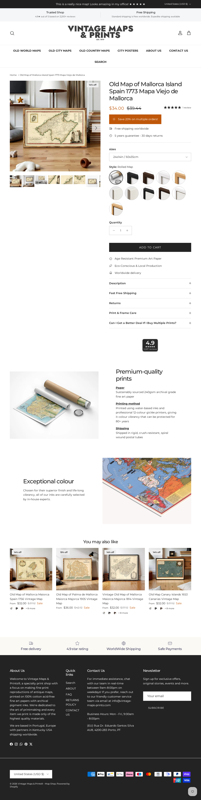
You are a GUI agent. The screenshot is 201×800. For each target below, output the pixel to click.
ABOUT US (153, 50)
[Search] (12, 33)
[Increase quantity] (128, 230)
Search (70, 683)
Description (117, 283)
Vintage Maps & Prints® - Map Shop (37, 783)
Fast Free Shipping (122, 293)
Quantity (115, 222)
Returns (115, 303)
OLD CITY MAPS (60, 50)
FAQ (69, 694)
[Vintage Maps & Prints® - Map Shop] (100, 33)
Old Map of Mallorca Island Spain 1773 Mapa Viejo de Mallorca (52, 75)
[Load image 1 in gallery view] (55, 126)
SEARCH (100, 62)
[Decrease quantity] (112, 230)
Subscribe (156, 707)
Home (13, 75)
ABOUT (71, 688)
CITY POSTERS (128, 50)
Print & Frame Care (122, 313)
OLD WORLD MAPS (27, 50)
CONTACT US (178, 50)
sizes (112, 149)
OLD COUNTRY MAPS (94, 50)
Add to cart (150, 247)
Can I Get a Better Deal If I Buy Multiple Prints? (142, 323)
